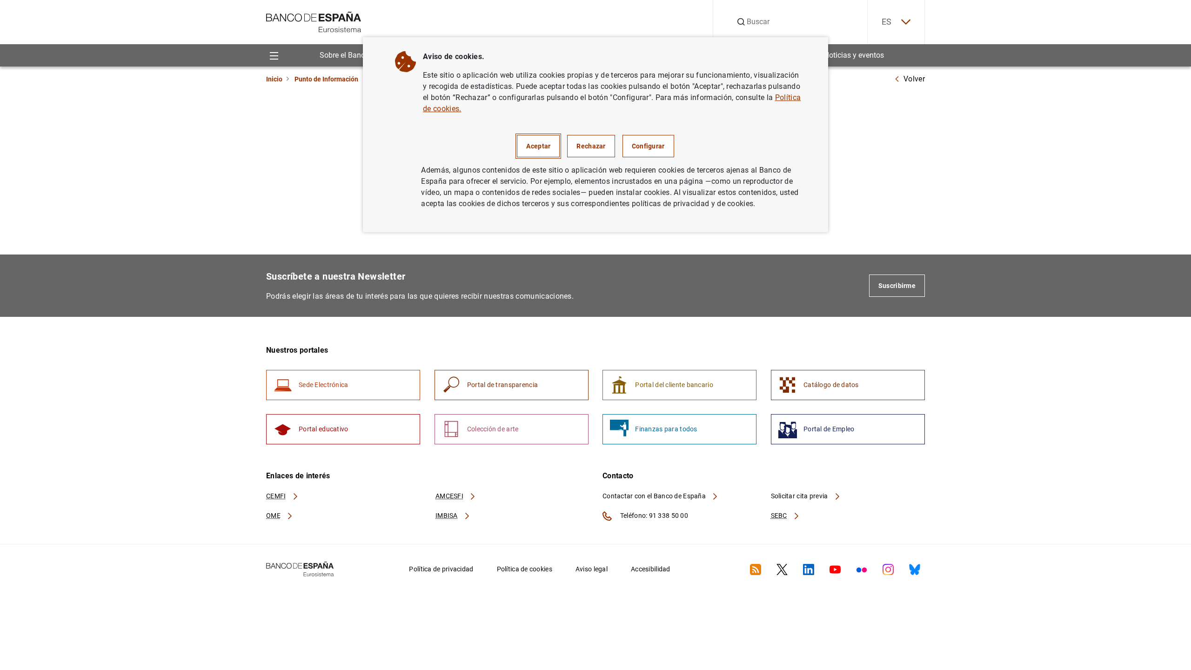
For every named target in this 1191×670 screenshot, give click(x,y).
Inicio (274, 79)
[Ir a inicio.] (313, 21)
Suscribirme (897, 285)
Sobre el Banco (344, 55)
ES (887, 22)
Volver (914, 78)
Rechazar (590, 146)
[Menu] (274, 55)
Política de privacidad (441, 569)
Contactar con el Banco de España (654, 496)
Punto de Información (326, 79)
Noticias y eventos (854, 55)
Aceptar (538, 146)
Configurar (648, 146)
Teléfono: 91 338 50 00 (653, 515)
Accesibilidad (650, 569)
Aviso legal (591, 569)
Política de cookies (524, 569)
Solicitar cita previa (800, 496)
